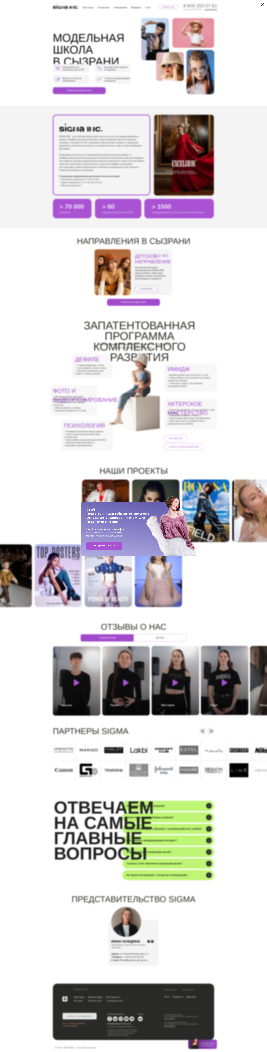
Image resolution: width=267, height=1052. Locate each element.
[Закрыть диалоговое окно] (263, 4)
